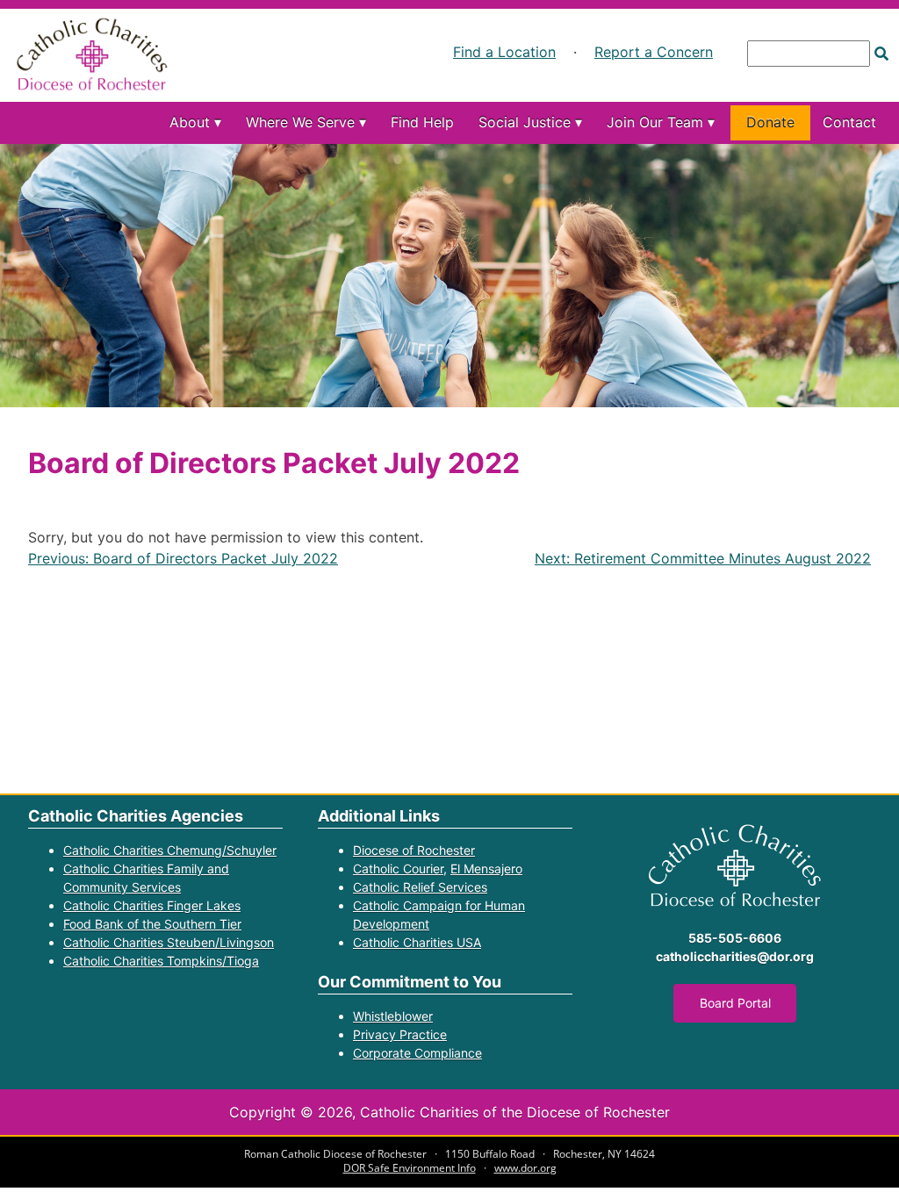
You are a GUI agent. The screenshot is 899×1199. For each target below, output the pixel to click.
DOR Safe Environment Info (409, 1167)
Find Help (422, 122)
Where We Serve (300, 122)
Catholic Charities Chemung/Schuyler (170, 850)
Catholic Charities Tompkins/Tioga (161, 960)
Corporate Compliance (417, 1052)
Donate (770, 122)
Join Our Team (655, 122)
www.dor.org (525, 1167)
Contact (849, 122)
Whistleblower (393, 1016)
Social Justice (524, 122)
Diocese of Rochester (414, 850)
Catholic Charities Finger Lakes (152, 905)
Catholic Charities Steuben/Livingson (168, 942)
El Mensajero (486, 868)
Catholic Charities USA (417, 942)
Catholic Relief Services (420, 887)
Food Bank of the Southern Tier (152, 923)
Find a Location (504, 52)
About (189, 122)
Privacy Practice (400, 1034)
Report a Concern (653, 52)
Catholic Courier (398, 868)
